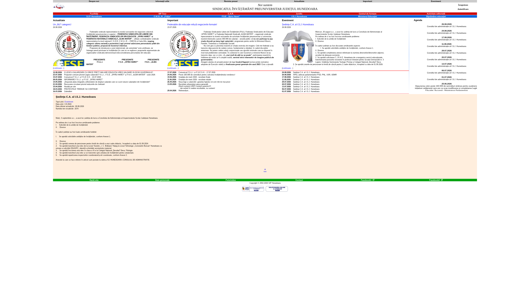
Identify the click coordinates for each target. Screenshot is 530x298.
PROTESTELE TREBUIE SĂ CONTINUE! (81, 89)
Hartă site (94, 180)
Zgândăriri (68, 91)
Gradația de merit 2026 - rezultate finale (194, 77)
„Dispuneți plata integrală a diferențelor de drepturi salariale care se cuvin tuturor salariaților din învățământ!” (107, 82)
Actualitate (59, 20)
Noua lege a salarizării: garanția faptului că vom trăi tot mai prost (204, 82)
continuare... (58, 68)
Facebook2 (434, 180)
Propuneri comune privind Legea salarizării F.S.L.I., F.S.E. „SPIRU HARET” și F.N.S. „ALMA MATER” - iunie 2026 (109, 75)
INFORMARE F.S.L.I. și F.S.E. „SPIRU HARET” (83, 80)
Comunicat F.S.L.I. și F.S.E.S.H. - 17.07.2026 (197, 72)
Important (172, 20)
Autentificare (463, 9)
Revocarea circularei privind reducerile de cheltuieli (84, 84)
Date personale (162, 180)
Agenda (418, 20)
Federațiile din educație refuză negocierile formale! (192, 24)
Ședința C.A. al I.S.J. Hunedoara (298, 24)
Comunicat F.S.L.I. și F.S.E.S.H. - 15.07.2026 (82, 77)
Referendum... (184, 91)
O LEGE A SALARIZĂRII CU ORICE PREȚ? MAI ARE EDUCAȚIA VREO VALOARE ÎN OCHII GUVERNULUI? (108, 72)
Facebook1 (366, 180)
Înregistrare (463, 5)
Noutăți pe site (70, 87)
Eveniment (288, 20)
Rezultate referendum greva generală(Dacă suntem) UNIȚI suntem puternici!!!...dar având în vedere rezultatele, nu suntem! (197, 86)
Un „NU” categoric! (62, 24)
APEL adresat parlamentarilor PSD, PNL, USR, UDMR (315, 75)
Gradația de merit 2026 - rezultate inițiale (195, 80)
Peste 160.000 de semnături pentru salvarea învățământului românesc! (207, 75)
